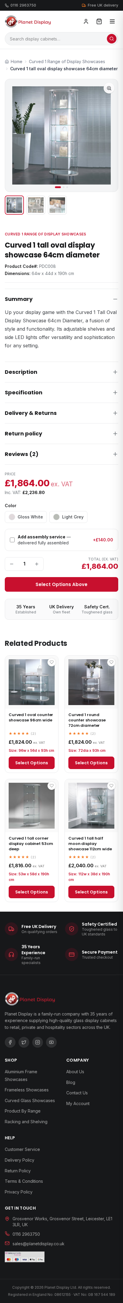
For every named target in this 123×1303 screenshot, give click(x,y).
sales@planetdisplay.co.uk (38, 1243)
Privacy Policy (19, 1191)
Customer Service (22, 1149)
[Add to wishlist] (51, 662)
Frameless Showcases (27, 1089)
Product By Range (23, 1110)
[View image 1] (14, 205)
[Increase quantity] (36, 564)
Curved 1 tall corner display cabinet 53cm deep (31, 843)
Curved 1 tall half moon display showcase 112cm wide (90, 843)
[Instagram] (37, 1042)
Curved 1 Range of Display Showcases (45, 234)
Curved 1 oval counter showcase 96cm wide (31, 717)
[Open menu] (112, 21)
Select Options (31, 763)
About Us (75, 1071)
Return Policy (18, 1170)
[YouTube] (51, 1042)
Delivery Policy (19, 1160)
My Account (78, 1103)
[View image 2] (35, 205)
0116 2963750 (23, 5)
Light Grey (73, 516)
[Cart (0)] (99, 21)
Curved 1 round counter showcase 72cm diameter (87, 720)
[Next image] (108, 135)
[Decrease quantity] (11, 564)
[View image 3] (57, 205)
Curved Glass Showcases (30, 1100)
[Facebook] (10, 1042)
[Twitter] (24, 1042)
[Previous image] (15, 135)
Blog (70, 1082)
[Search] (111, 38)
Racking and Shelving (26, 1121)
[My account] (86, 21)
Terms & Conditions (24, 1181)
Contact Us (77, 1092)
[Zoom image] (109, 88)
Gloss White (30, 516)
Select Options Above (61, 584)
